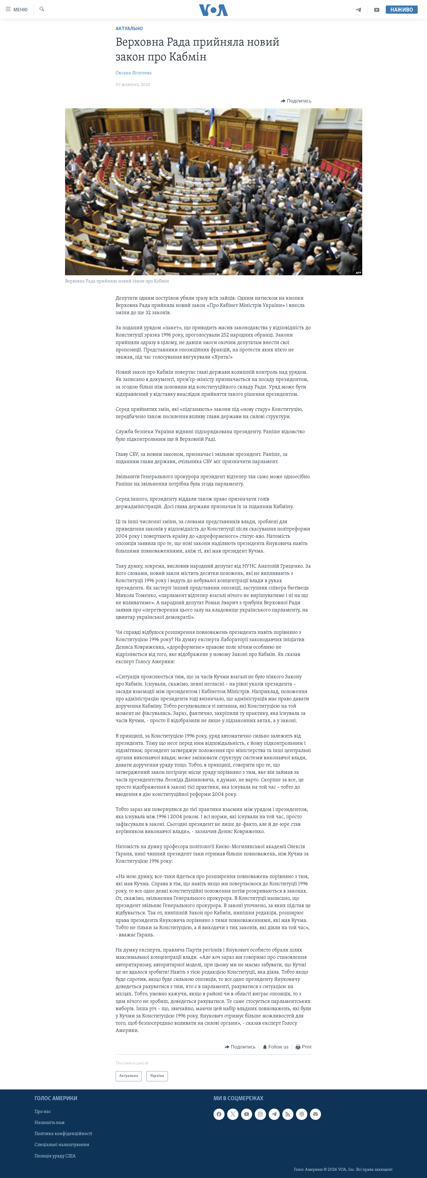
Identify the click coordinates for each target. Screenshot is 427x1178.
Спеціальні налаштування (62, 1145)
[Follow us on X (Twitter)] (232, 1114)
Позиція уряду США (55, 1156)
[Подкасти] (301, 1114)
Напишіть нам (49, 1123)
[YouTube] (377, 10)
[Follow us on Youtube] (246, 1114)
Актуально (129, 29)
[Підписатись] (315, 1114)
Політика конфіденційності (63, 1134)
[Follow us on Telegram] (274, 1114)
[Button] (296, 101)
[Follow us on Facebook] (219, 1114)
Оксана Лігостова (134, 73)
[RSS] (287, 1114)
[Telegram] (358, 10)
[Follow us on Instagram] (260, 1114)
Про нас (43, 1111)
